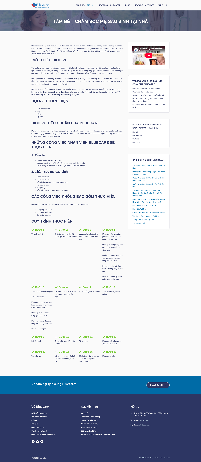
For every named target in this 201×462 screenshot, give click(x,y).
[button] (167, 5)
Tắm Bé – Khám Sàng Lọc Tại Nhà (145, 216)
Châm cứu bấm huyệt (89, 420)
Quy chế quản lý (37, 427)
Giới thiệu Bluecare (39, 413)
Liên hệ (34, 420)
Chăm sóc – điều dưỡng (90, 417)
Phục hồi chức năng (89, 427)
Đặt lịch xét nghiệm (88, 431)
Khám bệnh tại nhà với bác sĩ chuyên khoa (98, 434)
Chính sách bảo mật (39, 431)
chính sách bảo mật (162, 458)
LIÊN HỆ (159, 5)
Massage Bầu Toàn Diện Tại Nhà (145, 206)
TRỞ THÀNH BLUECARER (109, 5)
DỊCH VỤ (90, 5)
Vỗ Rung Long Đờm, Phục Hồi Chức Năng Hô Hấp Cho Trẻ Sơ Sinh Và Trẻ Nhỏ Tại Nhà (147, 193)
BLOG (127, 5)
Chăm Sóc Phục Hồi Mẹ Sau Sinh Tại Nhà (148, 213)
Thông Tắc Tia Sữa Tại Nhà (143, 220)
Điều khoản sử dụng (146, 458)
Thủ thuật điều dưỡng (89, 424)
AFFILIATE (149, 5)
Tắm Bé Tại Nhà (138, 223)
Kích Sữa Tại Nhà (139, 209)
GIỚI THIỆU (80, 5)
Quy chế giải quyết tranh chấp (43, 434)
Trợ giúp (34, 424)
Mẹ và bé (84, 413)
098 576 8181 (144, 420)
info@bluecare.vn (145, 425)
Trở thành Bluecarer (39, 417)
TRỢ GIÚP (139, 5)
